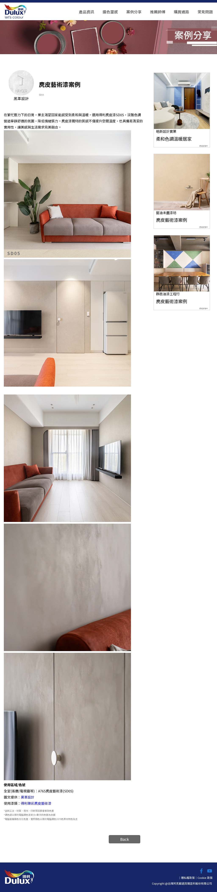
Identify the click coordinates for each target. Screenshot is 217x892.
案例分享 (134, 11)
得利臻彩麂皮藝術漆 (36, 803)
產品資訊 (86, 11)
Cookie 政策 (205, 878)
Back (124, 839)
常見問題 (205, 11)
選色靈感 (110, 11)
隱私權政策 (188, 878)
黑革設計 (27, 797)
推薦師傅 (157, 11)
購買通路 (181, 11)
